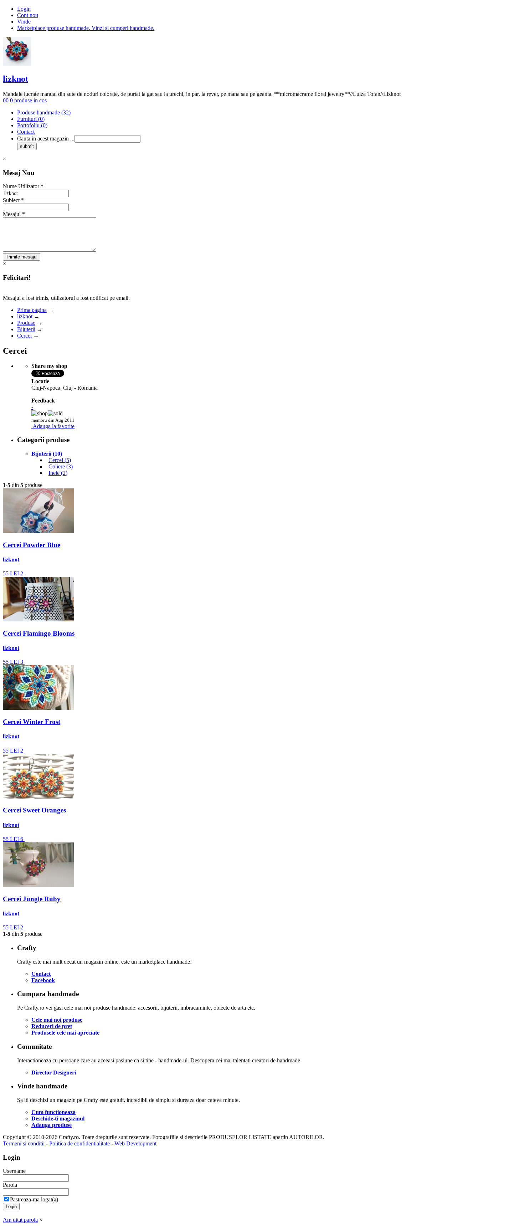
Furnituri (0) (31, 119)
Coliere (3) (60, 466)
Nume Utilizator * (23, 186)
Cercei (24, 336)
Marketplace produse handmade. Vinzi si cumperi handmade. (85, 28)
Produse (26, 323)
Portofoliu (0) (32, 125)
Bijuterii (26, 329)
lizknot (15, 78)
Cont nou (27, 15)
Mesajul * (14, 214)
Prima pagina (32, 310)
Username (14, 1171)
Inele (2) (57, 473)
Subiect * (13, 200)
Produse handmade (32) (44, 112)
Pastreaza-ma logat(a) (34, 1199)
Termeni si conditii (24, 1143)
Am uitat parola (20, 1220)
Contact (26, 132)
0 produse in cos (28, 100)
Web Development (135, 1143)
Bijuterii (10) (46, 454)
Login (24, 9)
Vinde (24, 22)
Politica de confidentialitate (79, 1143)
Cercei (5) (59, 460)
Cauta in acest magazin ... (46, 138)
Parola (10, 1185)
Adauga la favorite (54, 426)
